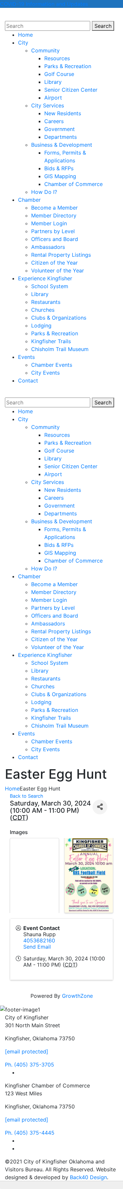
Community (45, 50)
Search (104, 25)
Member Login (49, 223)
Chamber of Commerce (73, 184)
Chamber (29, 199)
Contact (28, 380)
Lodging (41, 325)
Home (25, 34)
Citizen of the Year (54, 262)
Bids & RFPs (58, 168)
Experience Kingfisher (45, 278)
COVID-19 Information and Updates (44, 4)
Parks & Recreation (67, 66)
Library (53, 82)
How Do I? (44, 192)
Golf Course (59, 74)
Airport (53, 97)
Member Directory (53, 215)
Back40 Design (88, 1177)
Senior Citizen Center (70, 89)
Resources (57, 58)
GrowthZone (77, 996)
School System (49, 286)
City (23, 42)
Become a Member (54, 207)
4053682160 (39, 940)
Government (59, 129)
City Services (47, 105)
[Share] (99, 807)
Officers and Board (54, 239)
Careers (54, 121)
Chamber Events (51, 365)
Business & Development (61, 144)
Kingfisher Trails (51, 341)
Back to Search (26, 796)
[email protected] (26, 1051)
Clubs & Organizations (58, 317)
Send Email (37, 946)
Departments (60, 137)
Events (26, 357)
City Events (45, 372)
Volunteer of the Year (57, 270)
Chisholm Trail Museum (60, 349)
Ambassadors (48, 247)
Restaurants (45, 302)
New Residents (62, 113)
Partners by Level (53, 231)
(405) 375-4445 (29, 1132)
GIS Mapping (60, 176)
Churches (42, 310)
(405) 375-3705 (29, 1064)
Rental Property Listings (61, 254)
